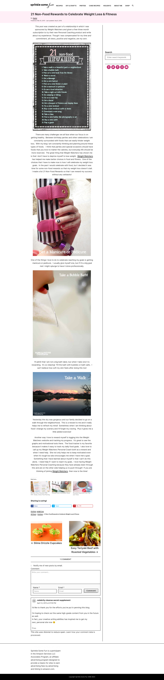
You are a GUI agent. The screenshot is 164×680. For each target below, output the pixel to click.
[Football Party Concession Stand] (61, 486)
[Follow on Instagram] (122, 67)
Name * (36, 587)
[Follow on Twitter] (113, 67)
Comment (35, 569)
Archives (33, 511)
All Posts (33, 514)
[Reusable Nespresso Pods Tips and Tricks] (82, 486)
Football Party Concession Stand (61, 493)
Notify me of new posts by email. (47, 565)
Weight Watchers (85, 156)
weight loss (40, 511)
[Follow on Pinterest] (118, 67)
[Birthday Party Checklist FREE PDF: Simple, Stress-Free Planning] (40, 486)
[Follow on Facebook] (109, 67)
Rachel (35, 18)
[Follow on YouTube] (126, 67)
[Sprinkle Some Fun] (42, 6)
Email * (61, 587)
